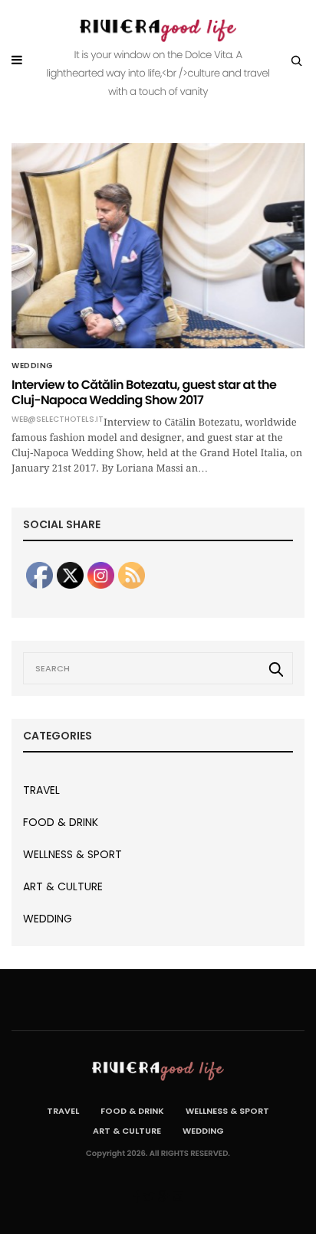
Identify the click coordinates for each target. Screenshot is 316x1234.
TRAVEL (41, 790)
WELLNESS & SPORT (72, 854)
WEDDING (33, 366)
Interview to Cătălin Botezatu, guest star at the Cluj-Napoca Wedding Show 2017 (144, 392)
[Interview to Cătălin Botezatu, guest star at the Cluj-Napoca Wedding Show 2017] (158, 245)
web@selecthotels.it (58, 419)
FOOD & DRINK (60, 822)
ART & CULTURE (63, 886)
